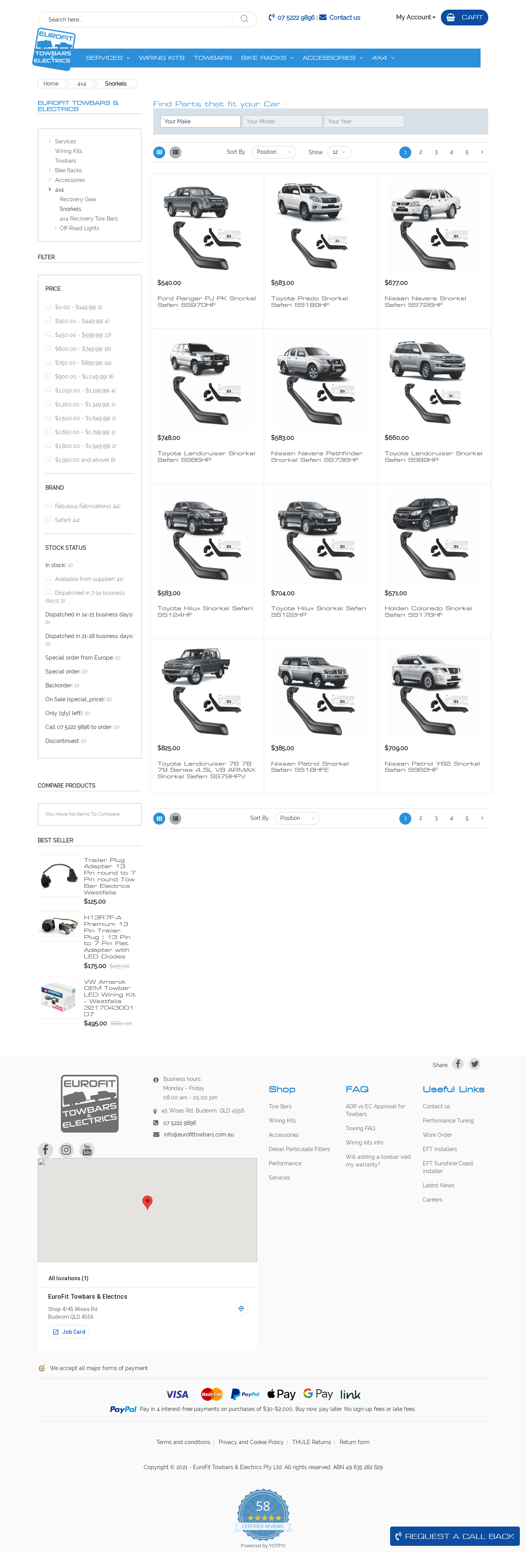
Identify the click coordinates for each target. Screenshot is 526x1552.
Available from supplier (89, 579)
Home (51, 84)
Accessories (284, 1135)
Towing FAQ (360, 1128)
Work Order (437, 1135)
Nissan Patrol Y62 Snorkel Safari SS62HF (432, 767)
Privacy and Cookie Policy (251, 1442)
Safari (67, 520)
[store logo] (54, 49)
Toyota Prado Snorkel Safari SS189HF (309, 301)
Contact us (345, 17)
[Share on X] (475, 1064)
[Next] (482, 152)
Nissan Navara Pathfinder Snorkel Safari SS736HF (317, 456)
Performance (285, 1163)
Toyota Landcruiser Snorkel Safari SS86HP (206, 456)
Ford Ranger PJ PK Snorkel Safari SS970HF (206, 301)
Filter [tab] (46, 257)
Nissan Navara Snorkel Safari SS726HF (425, 301)
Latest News (438, 1185)
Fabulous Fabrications (88, 506)
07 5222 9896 (296, 17)
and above (85, 460)
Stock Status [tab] (65, 548)
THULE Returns (311, 1442)
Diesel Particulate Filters (299, 1149)
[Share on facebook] (458, 1064)
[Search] (244, 19)
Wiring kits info (364, 1143)
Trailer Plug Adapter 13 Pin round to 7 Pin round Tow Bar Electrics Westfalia (110, 876)
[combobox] (135, 19)
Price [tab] (53, 289)
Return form (355, 1442)
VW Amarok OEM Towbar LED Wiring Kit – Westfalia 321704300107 (110, 998)
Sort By (236, 152)
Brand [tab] (54, 488)
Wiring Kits (282, 1121)
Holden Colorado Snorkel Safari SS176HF (428, 611)
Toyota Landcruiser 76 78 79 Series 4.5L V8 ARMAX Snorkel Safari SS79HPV (206, 770)
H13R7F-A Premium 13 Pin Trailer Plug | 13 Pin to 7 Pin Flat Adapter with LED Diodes (107, 936)
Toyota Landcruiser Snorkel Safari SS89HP (433, 456)
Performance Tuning (448, 1121)
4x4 (81, 84)
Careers (432, 1200)
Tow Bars (280, 1106)
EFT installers (440, 1149)
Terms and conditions (183, 1442)
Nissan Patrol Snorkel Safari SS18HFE (310, 767)
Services (279, 1178)
